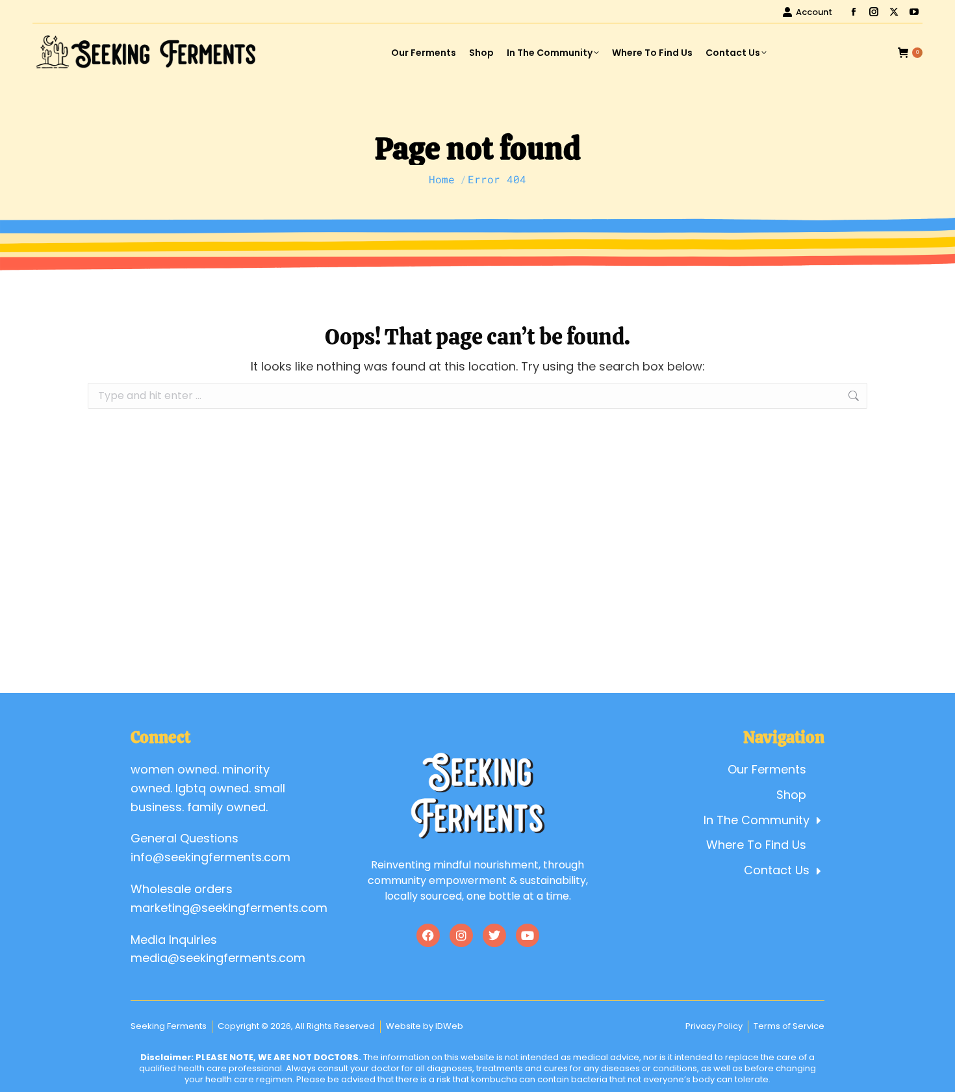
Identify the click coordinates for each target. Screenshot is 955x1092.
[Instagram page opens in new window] (873, 11)
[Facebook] (428, 935)
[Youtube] (527, 935)
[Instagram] (461, 935)
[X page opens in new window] (893, 11)
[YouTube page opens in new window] (914, 11)
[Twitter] (494, 935)
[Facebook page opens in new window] (853, 11)
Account (814, 12)
